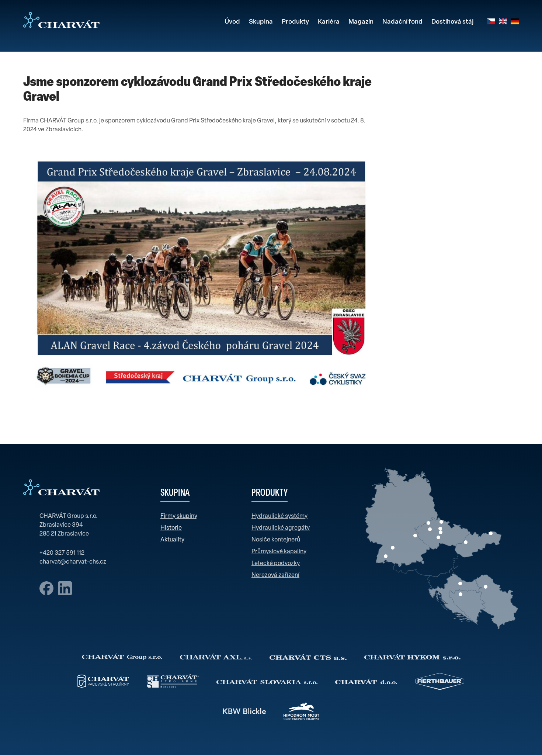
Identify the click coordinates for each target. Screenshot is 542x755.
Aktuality (172, 540)
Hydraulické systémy (279, 516)
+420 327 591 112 (61, 553)
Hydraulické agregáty (280, 528)
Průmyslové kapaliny (278, 552)
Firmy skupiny (178, 516)
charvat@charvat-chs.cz (72, 562)
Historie (171, 528)
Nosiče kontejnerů (275, 540)
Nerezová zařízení (275, 575)
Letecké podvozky (275, 564)
